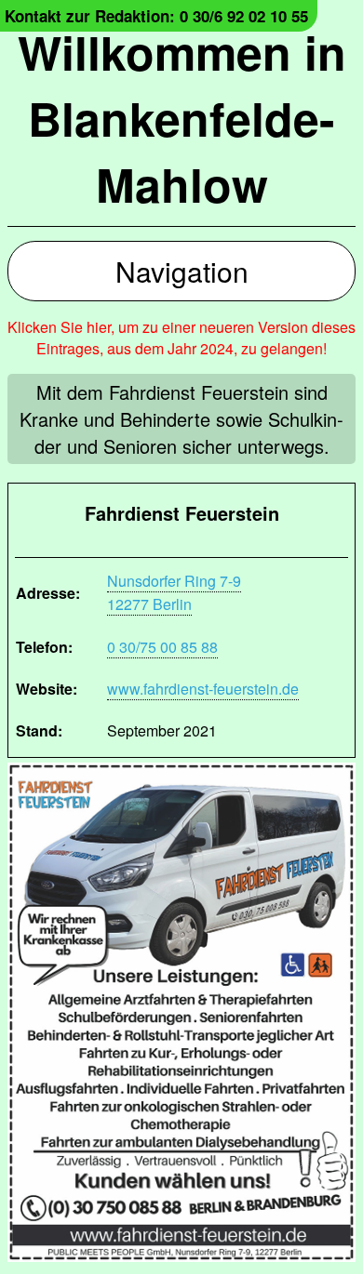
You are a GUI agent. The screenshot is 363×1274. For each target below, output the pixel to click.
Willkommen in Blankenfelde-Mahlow (182, 118)
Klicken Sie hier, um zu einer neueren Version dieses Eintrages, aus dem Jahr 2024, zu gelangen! (181, 337)
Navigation (182, 271)
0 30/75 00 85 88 (162, 646)
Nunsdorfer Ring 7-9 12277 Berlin (174, 592)
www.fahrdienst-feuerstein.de (203, 688)
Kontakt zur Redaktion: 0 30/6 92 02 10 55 (156, 16)
